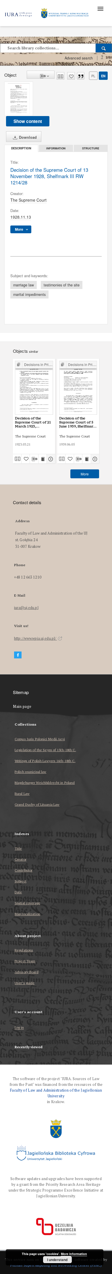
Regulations (24, 950)
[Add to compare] (60, 76)
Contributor (23, 870)
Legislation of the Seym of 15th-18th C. (45, 750)
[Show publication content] (42, 458)
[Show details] (50, 458)
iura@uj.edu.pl (26, 607)
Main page (22, 706)
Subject (20, 881)
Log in (19, 1028)
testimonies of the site (62, 285)
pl (93, 76)
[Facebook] (18, 655)
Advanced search (79, 58)
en (103, 76)
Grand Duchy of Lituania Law (37, 804)
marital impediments (29, 294)
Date (18, 892)
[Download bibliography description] (34, 458)
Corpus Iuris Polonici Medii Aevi (40, 739)
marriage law (23, 285)
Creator (20, 859)
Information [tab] (55, 148)
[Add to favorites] (71, 76)
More (85, 473)
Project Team (25, 961)
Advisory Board (26, 972)
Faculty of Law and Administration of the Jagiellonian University (56, 1093)
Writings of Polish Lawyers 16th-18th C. (45, 761)
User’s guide (24, 983)
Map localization (27, 914)
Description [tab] (21, 148)
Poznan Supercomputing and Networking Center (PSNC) (56, 1265)
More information (74, 1254)
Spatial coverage (27, 903)
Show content (27, 121)
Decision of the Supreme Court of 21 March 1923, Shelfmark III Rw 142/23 (33, 422)
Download (27, 137)
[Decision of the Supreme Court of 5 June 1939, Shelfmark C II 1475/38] (78, 387)
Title (18, 848)
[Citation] (80, 76)
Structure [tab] (90, 148)
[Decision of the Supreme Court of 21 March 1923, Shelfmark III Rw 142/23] (34, 387)
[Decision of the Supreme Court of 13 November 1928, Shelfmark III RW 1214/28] (18, 98)
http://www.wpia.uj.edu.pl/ (35, 638)
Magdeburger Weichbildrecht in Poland (45, 782)
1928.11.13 (20, 217)
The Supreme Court (28, 200)
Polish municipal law (30, 772)
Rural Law (22, 793)
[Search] (104, 48)
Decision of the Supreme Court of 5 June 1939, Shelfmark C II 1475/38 (77, 422)
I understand (57, 1259)
